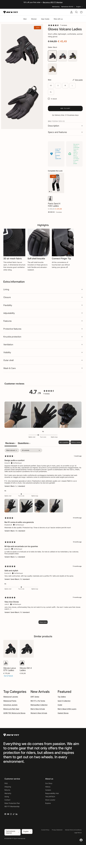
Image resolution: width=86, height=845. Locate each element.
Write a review (76, 442)
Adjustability (9, 313)
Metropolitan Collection (39, 705)
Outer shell (8, 360)
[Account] (71, 12)
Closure (7, 297)
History (47, 787)
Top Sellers (62, 697)
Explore (48, 803)
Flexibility (7, 305)
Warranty (7, 793)
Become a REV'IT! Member (53, 2)
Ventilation (8, 344)
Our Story (48, 783)
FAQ (6, 783)
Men (25, 19)
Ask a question (64, 442)
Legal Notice (78, 832)
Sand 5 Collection (64, 701)
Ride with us (58, 19)
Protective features (12, 329)
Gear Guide (45, 19)
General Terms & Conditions (73, 830)
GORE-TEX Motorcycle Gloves (14, 713)
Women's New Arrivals (39, 713)
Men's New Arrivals (38, 709)
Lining (6, 289)
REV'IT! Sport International (17, 838)
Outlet (60, 705)
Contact (7, 800)
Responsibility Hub (52, 793)
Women (34, 19)
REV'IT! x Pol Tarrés (38, 701)
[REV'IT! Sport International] (10, 12)
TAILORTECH (50, 797)
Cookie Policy (45, 830)
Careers (48, 790)
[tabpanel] (43, 537)
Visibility (7, 352)
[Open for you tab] (81, 840)
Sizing (6, 797)
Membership (56, 6)
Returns (7, 790)
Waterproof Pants (9, 701)
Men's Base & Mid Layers (67, 709)
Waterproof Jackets (10, 697)
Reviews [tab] (10, 443)
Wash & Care (9, 368)
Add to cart (65, 108)
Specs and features (57, 132)
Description (53, 125)
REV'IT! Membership (11, 806)
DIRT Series (35, 697)
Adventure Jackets (10, 705)
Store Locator (50, 800)
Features (7, 321)
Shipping (7, 787)
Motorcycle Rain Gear (11, 709)
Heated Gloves (63, 713)
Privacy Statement (57, 830)
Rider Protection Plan (12, 803)
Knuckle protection (12, 336)
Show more (43, 622)
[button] (17, 415)
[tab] (24, 443)
